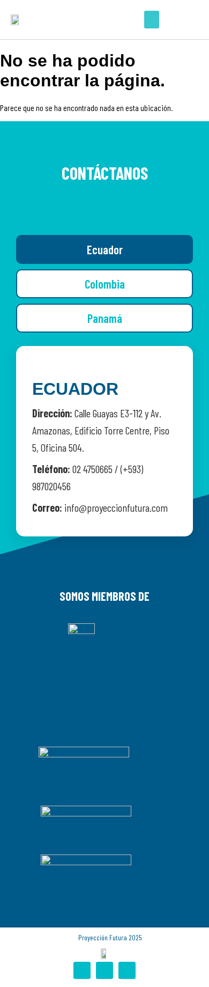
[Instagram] (104, 970)
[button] (151, 19)
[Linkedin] (127, 970)
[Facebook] (82, 970)
